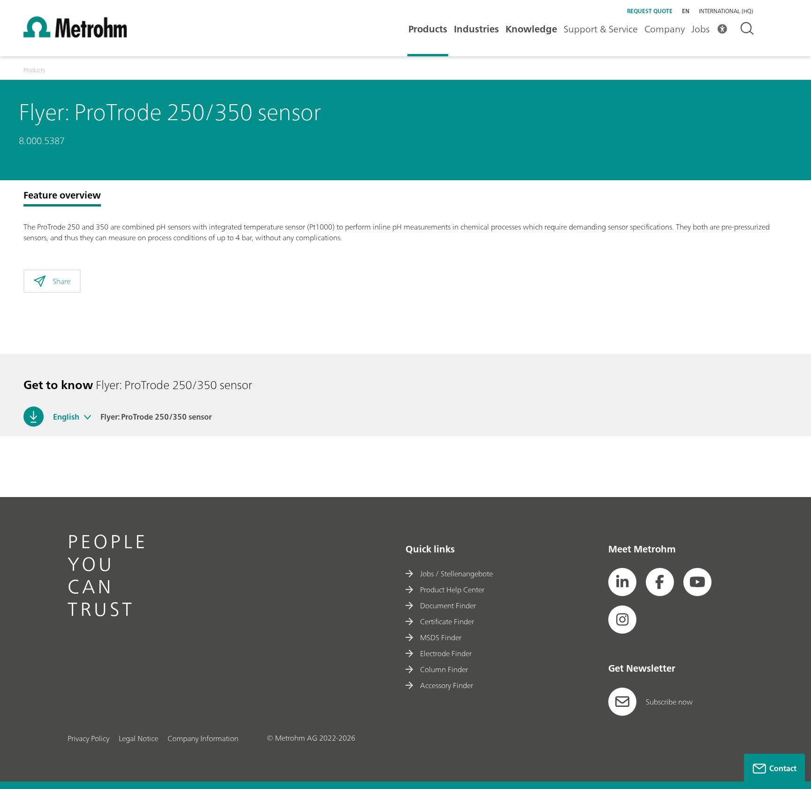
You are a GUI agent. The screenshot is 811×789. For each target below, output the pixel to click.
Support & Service (601, 29)
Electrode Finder (446, 653)
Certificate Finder (447, 621)
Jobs (700, 29)
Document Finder (448, 605)
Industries (476, 29)
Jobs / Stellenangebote (456, 573)
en (685, 11)
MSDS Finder (440, 637)
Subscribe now (669, 701)
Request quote (650, 11)
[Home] (75, 34)
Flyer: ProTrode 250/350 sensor (156, 416)
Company (664, 29)
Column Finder (444, 669)
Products (427, 29)
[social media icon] (622, 582)
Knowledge (531, 29)
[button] (87, 416)
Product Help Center (452, 589)
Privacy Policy (88, 738)
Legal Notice (138, 738)
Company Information (203, 738)
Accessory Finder (446, 685)
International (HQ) (726, 11)
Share (61, 281)
